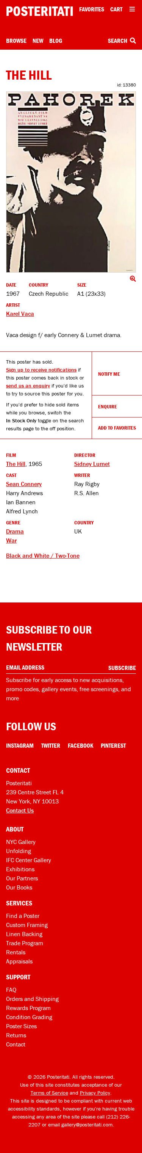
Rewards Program (28, 1008)
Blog (55, 40)
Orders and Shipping (32, 998)
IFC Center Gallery (28, 860)
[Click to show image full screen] (71, 182)
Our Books (19, 887)
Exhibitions (20, 869)
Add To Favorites (117, 427)
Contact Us (20, 810)
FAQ (11, 989)
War (11, 540)
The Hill (15, 463)
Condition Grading (29, 1017)
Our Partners (22, 878)
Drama (15, 531)
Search (118, 40)
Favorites (91, 9)
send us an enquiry (28, 385)
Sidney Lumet (92, 463)
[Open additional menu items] (132, 9)
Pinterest (113, 745)
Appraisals (19, 961)
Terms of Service (49, 1092)
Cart (116, 9)
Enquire (107, 406)
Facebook (80, 745)
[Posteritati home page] (39, 11)
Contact (15, 1044)
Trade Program (24, 943)
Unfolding (18, 851)
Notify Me (109, 373)
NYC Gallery (21, 842)
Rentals (15, 952)
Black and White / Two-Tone (43, 555)
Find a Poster (22, 915)
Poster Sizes (21, 1026)
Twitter (50, 745)
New (38, 40)
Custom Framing (27, 925)
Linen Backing (24, 934)
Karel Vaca (20, 313)
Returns (16, 1035)
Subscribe (122, 667)
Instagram (20, 745)
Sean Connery (24, 484)
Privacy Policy (95, 1092)
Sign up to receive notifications (41, 369)
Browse (16, 40)
